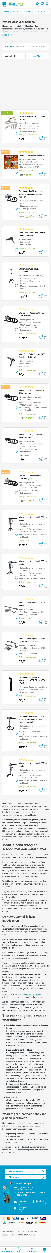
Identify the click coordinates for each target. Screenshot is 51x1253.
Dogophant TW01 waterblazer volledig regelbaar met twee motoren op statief (31, 719)
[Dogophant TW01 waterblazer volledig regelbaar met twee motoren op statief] (11, 723)
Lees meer (7, 35)
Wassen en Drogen (36, 46)
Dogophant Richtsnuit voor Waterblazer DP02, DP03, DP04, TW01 (32, 680)
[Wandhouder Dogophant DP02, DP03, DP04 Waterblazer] (11, 646)
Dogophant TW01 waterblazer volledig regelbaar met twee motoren (31, 194)
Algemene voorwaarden (10, 1231)
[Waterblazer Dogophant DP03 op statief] (11, 568)
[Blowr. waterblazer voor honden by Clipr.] (11, 123)
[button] (32, 1250)
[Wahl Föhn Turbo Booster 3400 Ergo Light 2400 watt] (11, 361)
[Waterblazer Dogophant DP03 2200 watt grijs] (11, 320)
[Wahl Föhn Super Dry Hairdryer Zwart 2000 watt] (11, 240)
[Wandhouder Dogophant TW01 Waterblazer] (11, 609)
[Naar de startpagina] (16, 4)
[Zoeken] (37, 4)
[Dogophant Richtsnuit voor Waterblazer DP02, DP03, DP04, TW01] (11, 684)
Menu (4, 6)
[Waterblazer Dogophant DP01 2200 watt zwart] (11, 397)
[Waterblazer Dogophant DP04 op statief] (11, 524)
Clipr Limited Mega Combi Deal (32, 155)
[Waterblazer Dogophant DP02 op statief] (11, 770)
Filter (39, 56)
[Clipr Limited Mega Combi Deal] (11, 162)
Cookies (5, 1235)
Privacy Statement (30, 1231)
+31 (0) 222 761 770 (24, 1187)
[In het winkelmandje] (40, 138)
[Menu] (44, 1249)
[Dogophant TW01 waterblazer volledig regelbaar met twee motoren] (11, 198)
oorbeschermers (32, 994)
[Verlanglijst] (42, 3)
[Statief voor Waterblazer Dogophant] (11, 276)
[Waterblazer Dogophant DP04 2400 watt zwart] (11, 441)
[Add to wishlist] (16, 133)
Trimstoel (20, 46)
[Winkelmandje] (47, 3)
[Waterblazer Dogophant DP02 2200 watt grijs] (11, 483)
